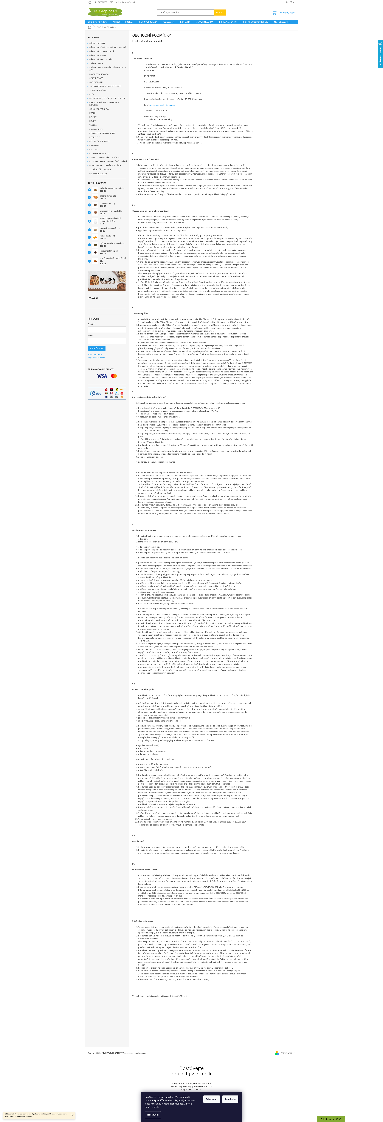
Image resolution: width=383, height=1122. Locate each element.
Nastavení (152, 1114)
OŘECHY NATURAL (97, 43)
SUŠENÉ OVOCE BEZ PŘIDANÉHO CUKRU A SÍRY (107, 69)
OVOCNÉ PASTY (96, 82)
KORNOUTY (94, 137)
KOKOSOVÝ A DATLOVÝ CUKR (102, 133)
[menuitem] (97, 22)
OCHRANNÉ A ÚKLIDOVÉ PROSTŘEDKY (105, 165)
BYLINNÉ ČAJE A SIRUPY (99, 141)
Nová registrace (95, 354)
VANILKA (93, 125)
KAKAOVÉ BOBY (96, 129)
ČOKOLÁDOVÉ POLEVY (99, 109)
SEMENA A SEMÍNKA (98, 90)
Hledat (220, 12)
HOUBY (92, 121)
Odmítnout (212, 1099)
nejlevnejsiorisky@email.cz (162, 105)
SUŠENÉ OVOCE (96, 63)
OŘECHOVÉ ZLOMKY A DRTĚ (101, 51)
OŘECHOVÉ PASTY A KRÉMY (101, 59)
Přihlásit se (96, 348)
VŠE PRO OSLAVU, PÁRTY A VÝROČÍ (104, 157)
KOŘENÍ (92, 113)
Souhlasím (230, 1099)
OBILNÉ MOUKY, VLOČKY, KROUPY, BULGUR (108, 98)
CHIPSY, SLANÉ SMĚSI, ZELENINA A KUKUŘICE (104, 104)
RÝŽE (91, 94)
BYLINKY (92, 117)
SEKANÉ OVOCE (96, 78)
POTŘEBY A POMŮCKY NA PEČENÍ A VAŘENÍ (108, 161)
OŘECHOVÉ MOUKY (97, 55)
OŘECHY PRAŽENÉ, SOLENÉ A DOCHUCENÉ (107, 47)
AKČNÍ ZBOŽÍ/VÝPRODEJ (100, 169)
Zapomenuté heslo (96, 357)
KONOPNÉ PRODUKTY (99, 153)
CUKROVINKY (95, 145)
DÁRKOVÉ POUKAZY (98, 173)
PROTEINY (93, 149)
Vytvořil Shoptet (288, 1053)
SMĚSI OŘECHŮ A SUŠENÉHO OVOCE (105, 86)
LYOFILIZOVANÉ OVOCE (99, 74)
